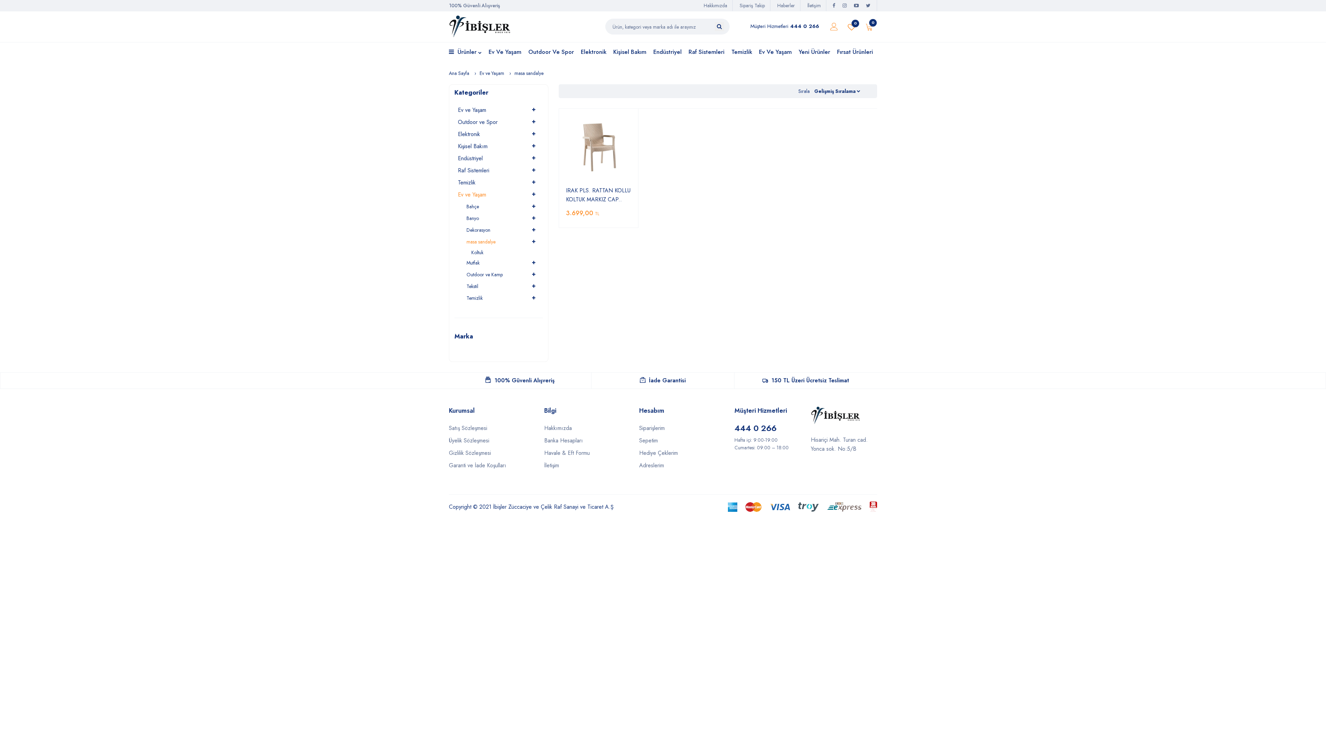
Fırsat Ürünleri (855, 52)
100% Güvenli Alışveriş (524, 380)
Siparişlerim (652, 428)
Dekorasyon (478, 230)
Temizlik (741, 52)
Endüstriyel (667, 52)
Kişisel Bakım (629, 52)
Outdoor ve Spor (551, 52)
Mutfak (473, 262)
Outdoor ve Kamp (485, 274)
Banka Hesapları (563, 440)
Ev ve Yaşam (505, 52)
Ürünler (467, 52)
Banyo (473, 218)
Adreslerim (651, 465)
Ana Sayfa (459, 73)
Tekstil (472, 286)
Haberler (786, 5)
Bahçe (473, 206)
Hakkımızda (715, 5)
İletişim (814, 5)
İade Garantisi (667, 380)
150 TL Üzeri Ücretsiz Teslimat (810, 380)
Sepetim (648, 440)
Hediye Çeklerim (658, 453)
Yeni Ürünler (814, 52)
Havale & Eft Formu (567, 453)
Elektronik (593, 52)
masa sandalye (529, 73)
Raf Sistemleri (706, 52)
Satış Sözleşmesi (468, 428)
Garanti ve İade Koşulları (477, 465)
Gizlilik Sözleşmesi (470, 453)
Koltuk (477, 252)
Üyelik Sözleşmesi (469, 440)
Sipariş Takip (752, 5)
